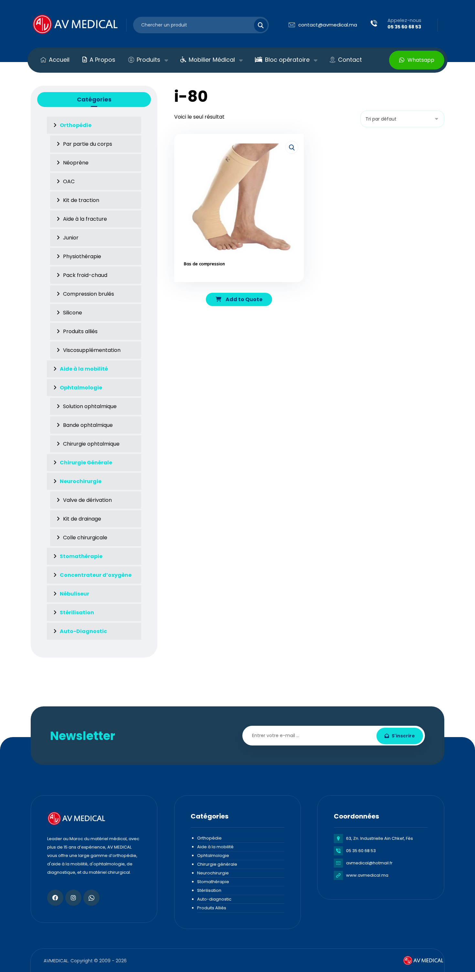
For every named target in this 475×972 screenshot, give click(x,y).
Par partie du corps (87, 144)
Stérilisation (209, 890)
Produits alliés (80, 331)
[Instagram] (73, 898)
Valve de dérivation (87, 500)
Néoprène (76, 162)
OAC (69, 181)
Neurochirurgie (213, 873)
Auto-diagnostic (214, 899)
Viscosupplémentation (92, 350)
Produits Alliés (211, 908)
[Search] (257, 25)
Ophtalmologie (213, 855)
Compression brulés (88, 294)
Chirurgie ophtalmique (91, 444)
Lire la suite (242, 283)
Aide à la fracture (85, 219)
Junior (71, 237)
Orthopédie (209, 838)
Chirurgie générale (217, 864)
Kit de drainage (82, 519)
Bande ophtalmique (88, 425)
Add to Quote (243, 299)
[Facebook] (55, 898)
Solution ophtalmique (90, 406)
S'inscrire (403, 736)
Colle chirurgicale (85, 537)
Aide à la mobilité (215, 847)
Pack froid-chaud (85, 275)
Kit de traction (81, 200)
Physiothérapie (82, 256)
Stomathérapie (213, 882)
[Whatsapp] (91, 898)
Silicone (72, 312)
